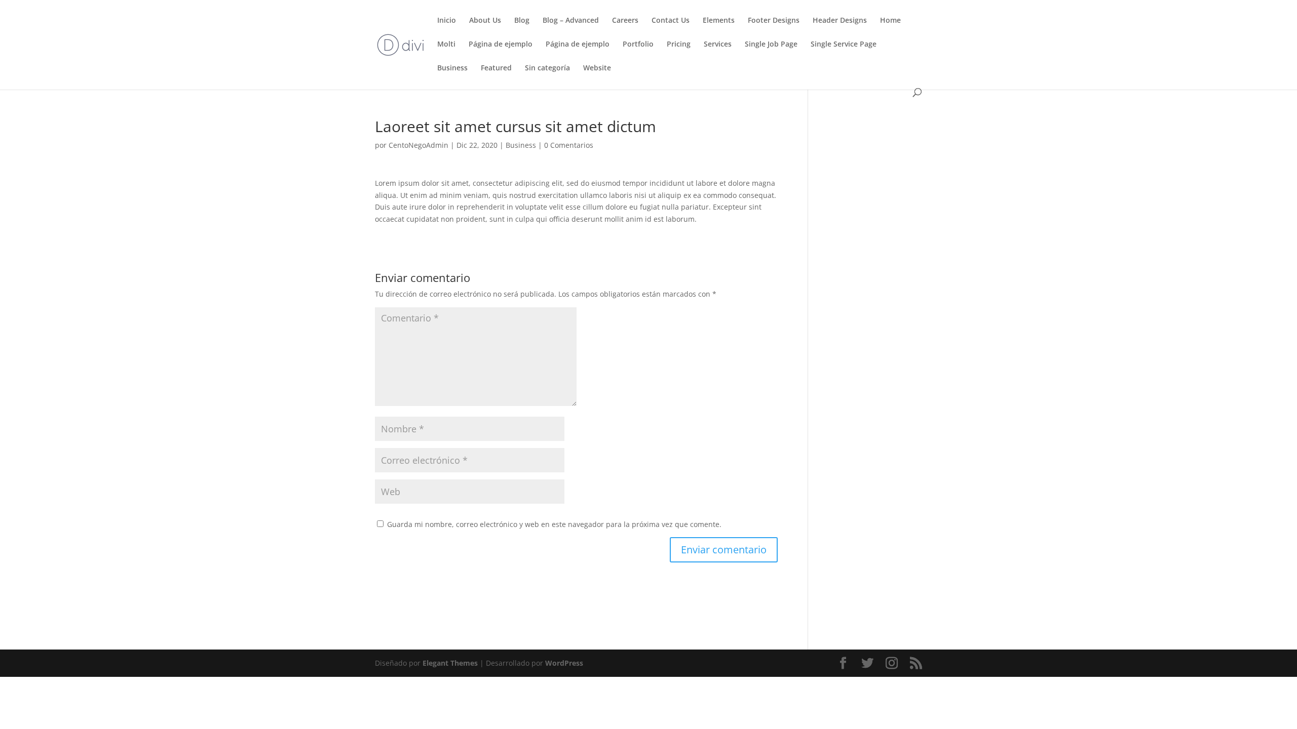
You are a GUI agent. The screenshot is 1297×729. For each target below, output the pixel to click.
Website (597, 68)
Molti (446, 44)
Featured (496, 68)
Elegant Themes (450, 663)
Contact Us (671, 21)
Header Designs (840, 21)
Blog (521, 21)
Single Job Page (771, 44)
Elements (719, 21)
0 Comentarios (568, 145)
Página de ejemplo (500, 44)
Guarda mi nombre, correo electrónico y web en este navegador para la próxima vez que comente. (554, 524)
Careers (625, 21)
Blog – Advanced (571, 21)
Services (718, 44)
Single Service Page (843, 44)
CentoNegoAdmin (418, 145)
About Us (485, 21)
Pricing (679, 44)
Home (890, 21)
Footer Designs (773, 21)
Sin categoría (547, 68)
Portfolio (638, 44)
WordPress (564, 663)
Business (452, 68)
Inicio (446, 21)
